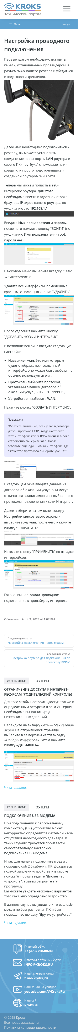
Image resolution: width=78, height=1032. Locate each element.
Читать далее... (16, 787)
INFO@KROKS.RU (38, 964)
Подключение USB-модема (29, 815)
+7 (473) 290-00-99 (38, 951)
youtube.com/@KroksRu (44, 991)
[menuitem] (67, 9)
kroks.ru (31, 1005)
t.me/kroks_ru (36, 978)
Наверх (65, 24)
